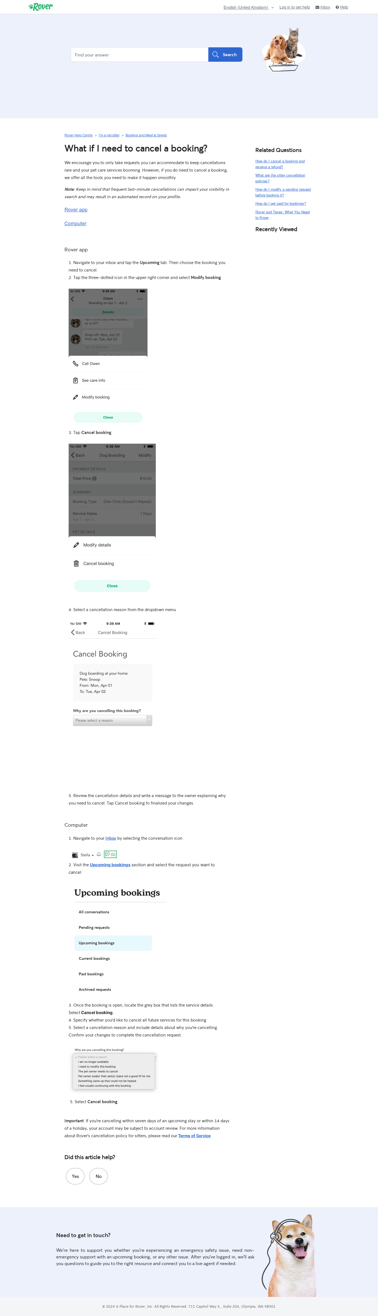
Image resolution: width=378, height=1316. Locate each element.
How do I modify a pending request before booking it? (283, 192)
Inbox (325, 7)
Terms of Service (194, 1136)
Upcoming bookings (110, 864)
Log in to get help (294, 7)
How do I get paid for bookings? (280, 203)
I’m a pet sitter (109, 135)
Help (344, 7)
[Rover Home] (41, 7)
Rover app (75, 209)
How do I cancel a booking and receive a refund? (280, 163)
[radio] (75, 1176)
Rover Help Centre (78, 135)
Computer (75, 223)
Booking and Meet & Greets (146, 135)
